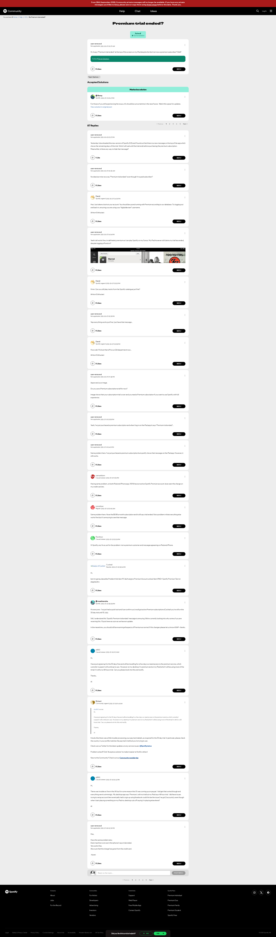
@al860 (96, 709)
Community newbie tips (129, 758)
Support (132, 895)
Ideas (153, 11)
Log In (264, 11)
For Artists (93, 895)
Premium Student (174, 910)
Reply (179, 69)
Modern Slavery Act (85, 933)
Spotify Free (172, 915)
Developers (93, 900)
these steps (152, 4)
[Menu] (271, 11)
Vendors (92, 915)
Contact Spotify (134, 910)
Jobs (52, 900)
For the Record (55, 905)
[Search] (257, 11)
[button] (185, 45)
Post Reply (178, 873)
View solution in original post (101, 107)
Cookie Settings (48, 933)
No (147, 933)
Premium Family (174, 905)
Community (14, 11)
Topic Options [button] (93, 77)
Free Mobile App (135, 905)
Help (122, 11)
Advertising (93, 905)
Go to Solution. (103, 59)
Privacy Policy (35, 933)
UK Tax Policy (99, 933)
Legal (7, 933)
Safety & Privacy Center (19, 933)
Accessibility (72, 933)
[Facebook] (268, 892)
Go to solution (139, 35)
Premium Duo (173, 900)
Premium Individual (175, 895)
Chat (137, 11)
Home (15, 17)
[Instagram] (254, 892)
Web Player (133, 900)
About (52, 895)
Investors (92, 910)
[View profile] (93, 96)
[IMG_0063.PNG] (138, 255)
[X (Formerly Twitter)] (261, 892)
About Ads (60, 933)
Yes (157, 933)
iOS (26, 17)
